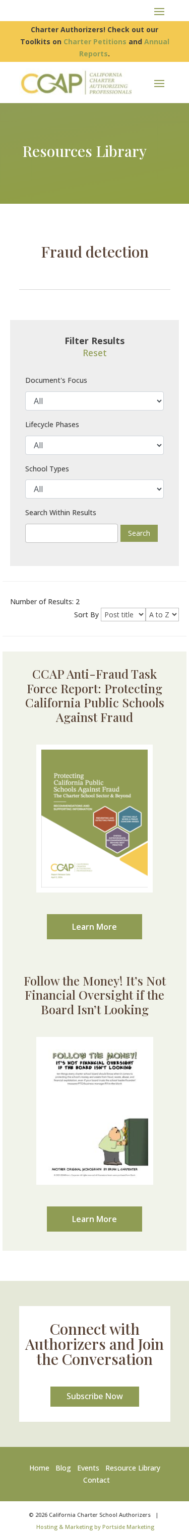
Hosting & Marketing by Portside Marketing (95, 1526)
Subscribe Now (95, 1396)
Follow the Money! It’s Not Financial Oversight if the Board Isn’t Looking (95, 995)
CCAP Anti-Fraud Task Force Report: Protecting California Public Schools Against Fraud (94, 695)
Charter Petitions (95, 41)
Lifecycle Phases (52, 424)
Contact (96, 1480)
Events (88, 1468)
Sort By (86, 614)
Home (41, 1468)
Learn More (94, 926)
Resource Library (132, 1468)
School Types (47, 468)
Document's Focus (56, 380)
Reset (95, 353)
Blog (63, 1468)
